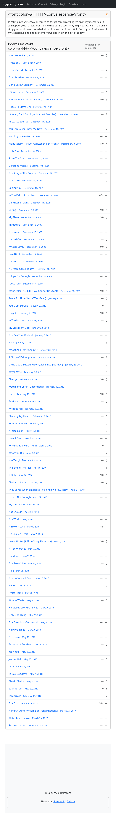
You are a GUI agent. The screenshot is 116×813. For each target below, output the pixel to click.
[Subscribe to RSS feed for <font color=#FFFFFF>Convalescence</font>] (107, 14)
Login (63, 4)
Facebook (58, 801)
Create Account (77, 4)
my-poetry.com (12, 4)
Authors (31, 4)
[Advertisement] (58, 768)
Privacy (54, 4)
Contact (42, 4)
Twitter (71, 801)
